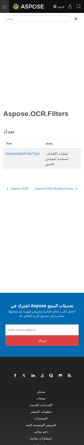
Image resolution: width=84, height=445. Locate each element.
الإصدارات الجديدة (41, 405)
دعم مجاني (41, 431)
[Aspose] (28, 6)
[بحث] (78, 6)
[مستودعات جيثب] (60, 375)
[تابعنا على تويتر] (24, 375)
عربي (61, 6)
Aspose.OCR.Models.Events (54, 188)
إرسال (42, 340)
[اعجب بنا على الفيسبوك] (15, 375)
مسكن (41, 391)
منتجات (40, 398)
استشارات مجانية (41, 438)
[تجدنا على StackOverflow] (42, 375)
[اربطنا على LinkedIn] (33, 375)
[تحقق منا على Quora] (51, 375)
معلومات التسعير (41, 411)
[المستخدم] (70, 6)
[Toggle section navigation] (75, 18)
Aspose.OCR (19, 188)
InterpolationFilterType (23, 153)
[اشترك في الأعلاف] (69, 375)
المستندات (40, 418)
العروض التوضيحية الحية (41, 425)
